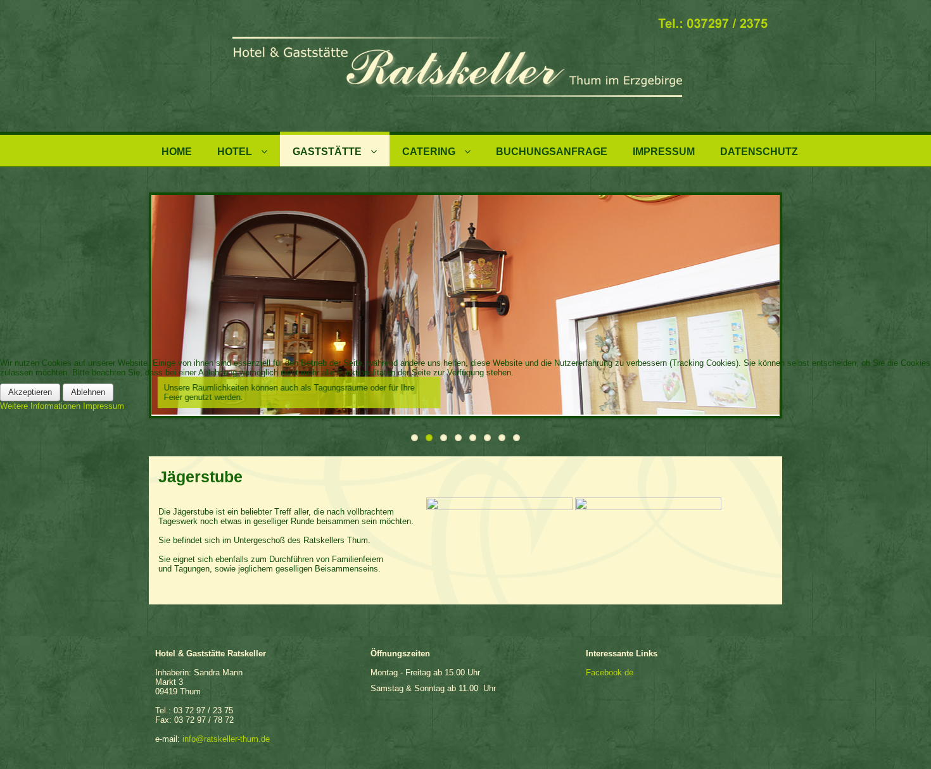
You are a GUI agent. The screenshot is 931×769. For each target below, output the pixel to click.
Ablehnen (88, 392)
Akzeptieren (30, 392)
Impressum (103, 406)
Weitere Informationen (40, 406)
